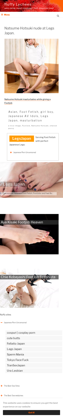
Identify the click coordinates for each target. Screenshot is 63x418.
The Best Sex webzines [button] (13, 395)
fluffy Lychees (18, 4)
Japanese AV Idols (23, 116)
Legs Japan (14, 184)
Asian (12, 111)
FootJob (26, 126)
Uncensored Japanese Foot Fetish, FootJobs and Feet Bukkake (30, 193)
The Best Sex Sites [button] (12, 386)
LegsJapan (21, 138)
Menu (7, 14)
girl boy (47, 111)
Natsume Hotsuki (40, 126)
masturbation (31, 120)
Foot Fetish (29, 111)
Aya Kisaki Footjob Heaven (22, 222)
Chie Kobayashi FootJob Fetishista (28, 277)
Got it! (31, 412)
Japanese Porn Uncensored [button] (24, 152)
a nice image (14, 126)
